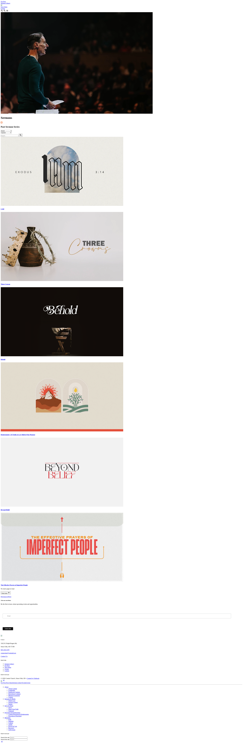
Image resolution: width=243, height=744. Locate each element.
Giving (3, 8)
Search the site (5, 737)
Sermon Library (5, 3)
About (6, 687)
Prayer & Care (12, 726)
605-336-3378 (5, 650)
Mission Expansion (14, 695)
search (2, 11)
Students (10, 721)
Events (24, 683)
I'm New (3, 1)
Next (9, 597)
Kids (9, 719)
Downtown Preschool (14, 716)
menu (7, 11)
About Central (12, 688)
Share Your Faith (13, 709)
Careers (7, 671)
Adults (10, 724)
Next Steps (4, 7)
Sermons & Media (10, 699)
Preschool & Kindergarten (12, 712)
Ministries (7, 718)
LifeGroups (11, 730)
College (10, 723)
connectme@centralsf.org (8, 653)
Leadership (11, 690)
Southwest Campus (14, 692)
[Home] (1, 5)
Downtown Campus (14, 694)
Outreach (11, 711)
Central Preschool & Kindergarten (18, 714)
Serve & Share (9, 706)
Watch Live (11, 700)
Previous (3, 597)
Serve (10, 707)
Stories (10, 704)
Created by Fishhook (33, 678)
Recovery (11, 728)
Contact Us (4, 656)
